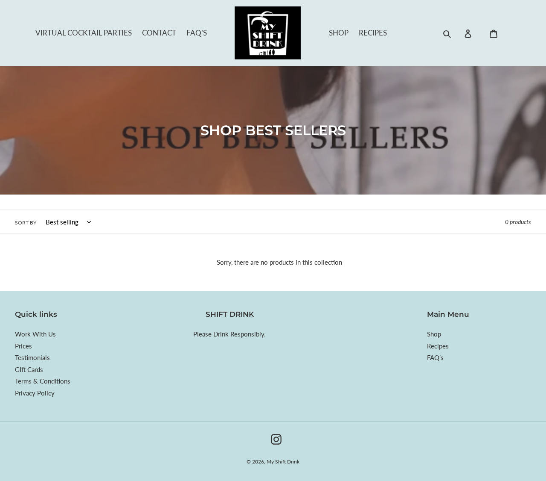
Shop (339, 32)
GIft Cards (29, 369)
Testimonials (32, 357)
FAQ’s (196, 32)
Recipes (373, 32)
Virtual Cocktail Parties (83, 32)
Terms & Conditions (42, 381)
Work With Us (35, 334)
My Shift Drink (283, 461)
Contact (159, 32)
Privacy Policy (35, 393)
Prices (23, 346)
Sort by (25, 222)
